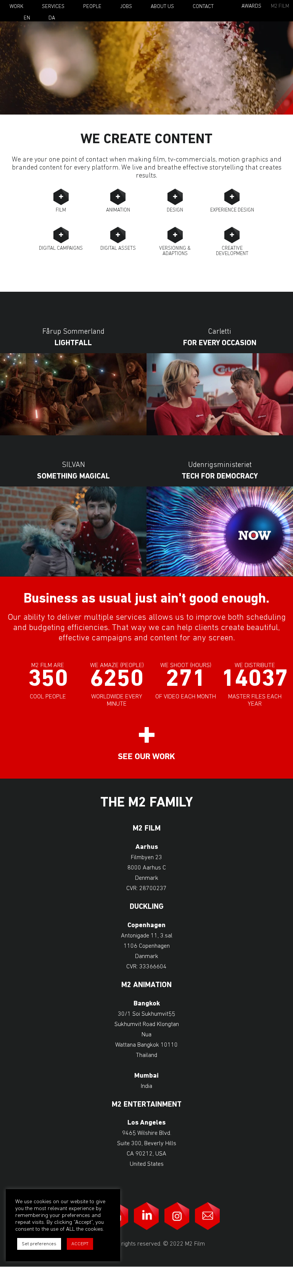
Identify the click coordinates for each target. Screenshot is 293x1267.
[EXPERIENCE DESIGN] (232, 197)
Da (51, 18)
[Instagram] (177, 1216)
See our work (146, 757)
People (92, 7)
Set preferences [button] (39, 1243)
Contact (203, 7)
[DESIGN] (175, 197)
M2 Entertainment (147, 1105)
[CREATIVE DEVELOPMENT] (232, 235)
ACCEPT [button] (80, 1243)
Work (16, 7)
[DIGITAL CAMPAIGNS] (61, 235)
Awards (251, 6)
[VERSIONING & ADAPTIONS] (175, 235)
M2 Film (280, 6)
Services (53, 7)
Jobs (126, 7)
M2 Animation (146, 985)
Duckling (147, 907)
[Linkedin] (146, 1216)
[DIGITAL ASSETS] (118, 235)
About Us (162, 7)
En (27, 18)
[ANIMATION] (118, 197)
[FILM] (61, 197)
